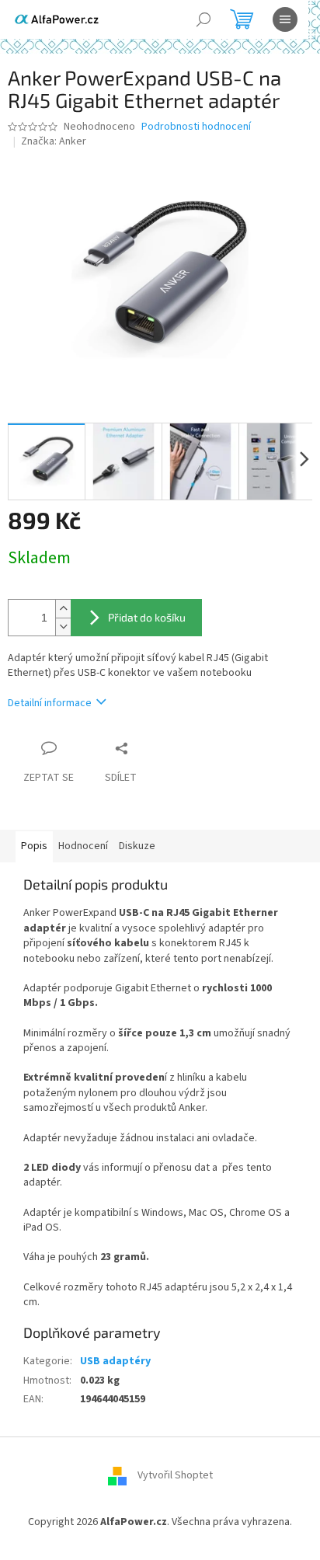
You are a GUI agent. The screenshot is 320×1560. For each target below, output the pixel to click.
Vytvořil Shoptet (175, 1476)
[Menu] (285, 19)
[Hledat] (203, 19)
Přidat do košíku (147, 617)
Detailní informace (50, 703)
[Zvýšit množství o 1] (63, 609)
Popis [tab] (34, 846)
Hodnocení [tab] (83, 846)
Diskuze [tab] (137, 846)
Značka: (53, 141)
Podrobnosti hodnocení (196, 127)
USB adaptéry (115, 1361)
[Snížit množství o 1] (63, 626)
